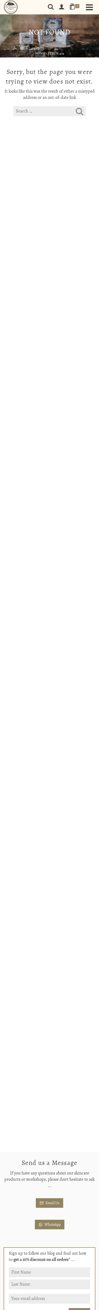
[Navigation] (89, 7)
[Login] (61, 7)
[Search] (50, 7)
